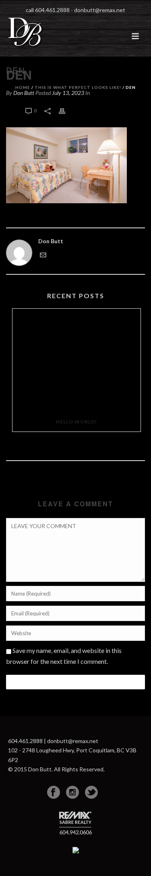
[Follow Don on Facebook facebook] (53, 792)
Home (22, 87)
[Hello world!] (76, 360)
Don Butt (50, 241)
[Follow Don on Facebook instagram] (72, 792)
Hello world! (76, 422)
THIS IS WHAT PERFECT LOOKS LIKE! (78, 87)
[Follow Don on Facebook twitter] (91, 792)
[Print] (66, 110)
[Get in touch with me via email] (43, 254)
